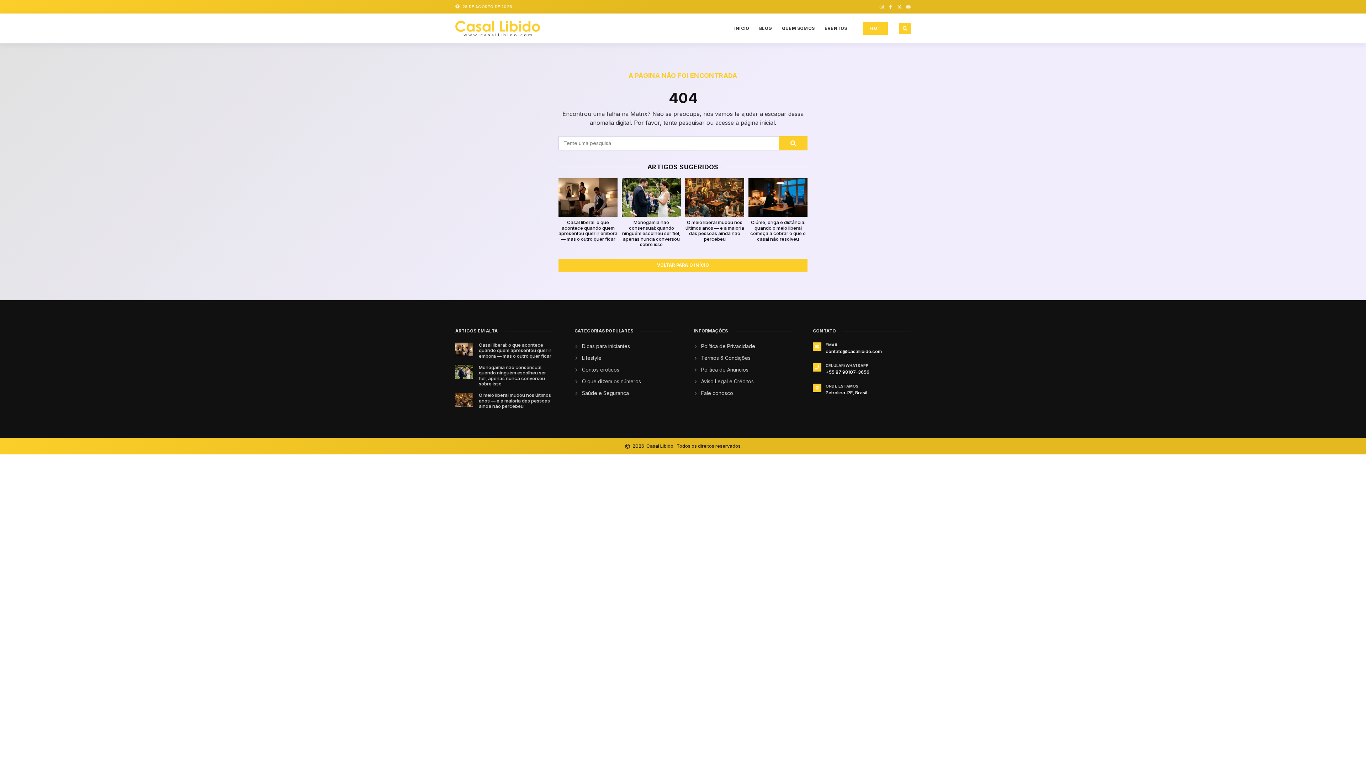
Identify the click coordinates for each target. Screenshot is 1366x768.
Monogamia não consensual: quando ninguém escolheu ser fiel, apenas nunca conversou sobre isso (651, 233)
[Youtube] (908, 7)
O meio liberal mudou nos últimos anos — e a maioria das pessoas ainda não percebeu (714, 230)
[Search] (793, 143)
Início (741, 28)
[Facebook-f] (890, 7)
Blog (765, 28)
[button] (905, 28)
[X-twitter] (899, 7)
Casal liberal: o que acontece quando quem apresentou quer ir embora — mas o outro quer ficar (588, 230)
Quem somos (798, 28)
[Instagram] (881, 7)
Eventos (836, 28)
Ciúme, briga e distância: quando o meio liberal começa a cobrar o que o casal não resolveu (778, 230)
